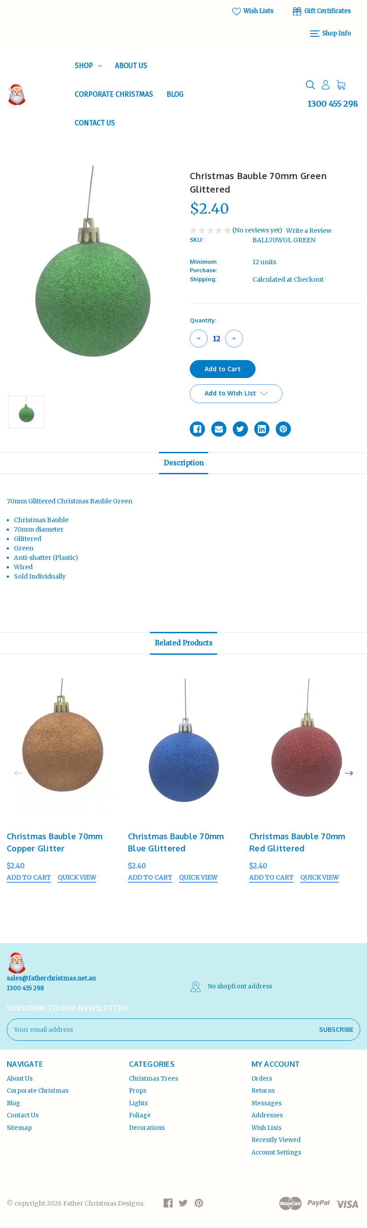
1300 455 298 (332, 104)
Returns (263, 1091)
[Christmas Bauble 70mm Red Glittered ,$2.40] (305, 750)
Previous (18, 773)
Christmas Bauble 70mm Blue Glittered (176, 842)
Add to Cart (29, 877)
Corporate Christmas (114, 94)
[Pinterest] (283, 429)
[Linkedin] (261, 429)
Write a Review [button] (309, 231)
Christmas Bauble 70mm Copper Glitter (54, 842)
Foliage (140, 1115)
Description (184, 463)
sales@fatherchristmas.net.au (51, 978)
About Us (131, 65)
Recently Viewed (276, 1140)
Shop (84, 65)
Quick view (77, 877)
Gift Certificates (327, 11)
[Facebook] (197, 429)
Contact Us (95, 123)
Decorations (147, 1128)
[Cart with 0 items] (341, 85)
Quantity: (203, 320)
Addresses (267, 1115)
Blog (175, 94)
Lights (138, 1103)
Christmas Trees (153, 1078)
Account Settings (276, 1152)
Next (349, 773)
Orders (262, 1078)
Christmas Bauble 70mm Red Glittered (297, 842)
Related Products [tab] (184, 643)
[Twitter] (240, 429)
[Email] (218, 429)
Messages (267, 1103)
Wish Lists (257, 11)
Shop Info (336, 33)
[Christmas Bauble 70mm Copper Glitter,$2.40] (62, 750)
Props (137, 1091)
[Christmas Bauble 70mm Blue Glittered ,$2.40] (184, 750)
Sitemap (19, 1128)
